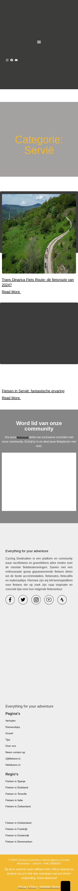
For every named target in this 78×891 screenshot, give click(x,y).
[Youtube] (16, 60)
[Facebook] (11, 60)
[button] (39, 42)
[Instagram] (7, 60)
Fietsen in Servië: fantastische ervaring (33, 391)
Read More (11, 292)
